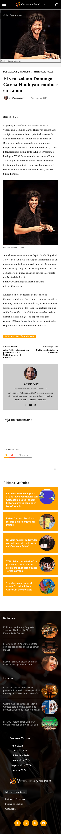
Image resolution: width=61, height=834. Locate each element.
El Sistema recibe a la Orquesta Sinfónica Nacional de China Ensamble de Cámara (18, 630)
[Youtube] (43, 823)
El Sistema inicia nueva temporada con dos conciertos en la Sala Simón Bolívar (21, 647)
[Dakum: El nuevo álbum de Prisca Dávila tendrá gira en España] (49, 663)
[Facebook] (26, 404)
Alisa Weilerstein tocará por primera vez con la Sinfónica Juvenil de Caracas (16, 354)
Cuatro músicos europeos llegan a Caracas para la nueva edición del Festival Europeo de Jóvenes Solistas (21, 707)
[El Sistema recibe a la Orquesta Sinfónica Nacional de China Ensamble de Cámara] (49, 630)
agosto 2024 (19, 770)
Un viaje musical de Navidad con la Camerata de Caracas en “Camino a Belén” (22, 543)
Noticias (25, 72)
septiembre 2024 (21, 765)
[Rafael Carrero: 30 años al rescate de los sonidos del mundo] (47, 521)
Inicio (5, 15)
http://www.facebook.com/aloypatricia (30, 388)
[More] (44, 107)
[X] (35, 404)
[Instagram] (30, 404)
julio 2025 (17, 745)
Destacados (16, 15)
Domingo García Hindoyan (19, 337)
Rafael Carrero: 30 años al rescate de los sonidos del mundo (20, 521)
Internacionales (43, 72)
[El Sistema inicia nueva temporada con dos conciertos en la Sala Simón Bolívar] (49, 647)
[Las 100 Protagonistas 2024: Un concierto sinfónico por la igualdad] (49, 723)
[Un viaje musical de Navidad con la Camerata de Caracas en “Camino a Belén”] (47, 543)
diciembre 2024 (21, 755)
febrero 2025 (19, 750)
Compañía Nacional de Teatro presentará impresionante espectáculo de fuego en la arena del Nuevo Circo (22, 691)
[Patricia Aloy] (6, 98)
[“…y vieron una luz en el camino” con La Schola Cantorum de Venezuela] (47, 586)
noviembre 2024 (21, 760)
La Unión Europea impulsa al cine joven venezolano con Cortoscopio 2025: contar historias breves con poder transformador (22, 500)
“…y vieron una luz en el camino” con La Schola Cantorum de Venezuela (19, 586)
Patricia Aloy (18, 98)
